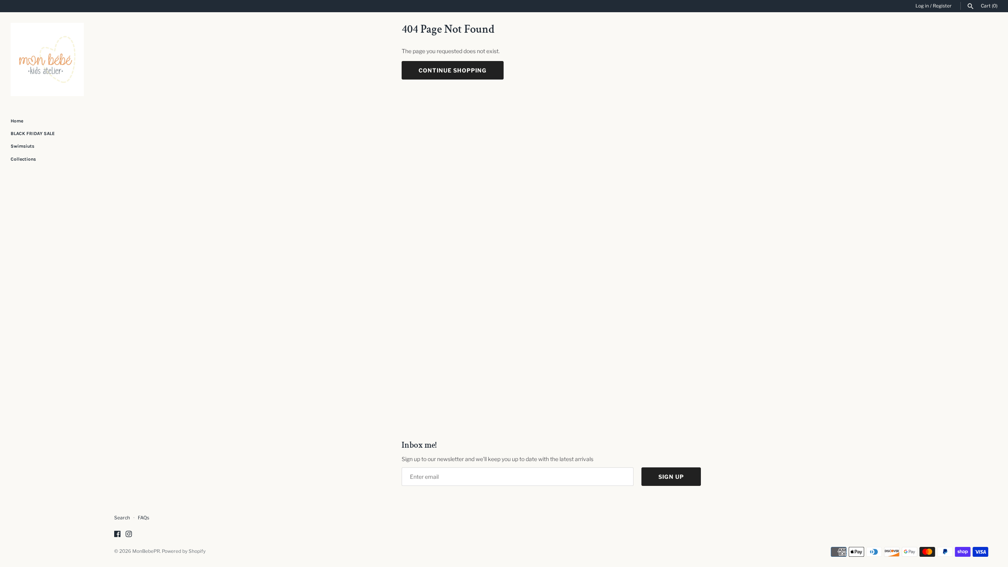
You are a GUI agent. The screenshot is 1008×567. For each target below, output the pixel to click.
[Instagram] (129, 534)
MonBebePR (146, 551)
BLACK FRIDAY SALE (33, 133)
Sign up (671, 476)
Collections (23, 159)
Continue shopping (453, 70)
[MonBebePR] (47, 59)
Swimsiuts (22, 146)
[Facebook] (117, 534)
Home (17, 121)
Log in (922, 6)
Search (122, 518)
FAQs (143, 518)
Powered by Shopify (184, 551)
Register (942, 6)
